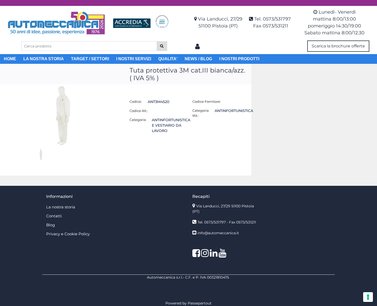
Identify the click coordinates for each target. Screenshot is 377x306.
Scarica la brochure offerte (338, 46)
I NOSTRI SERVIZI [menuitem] (133, 59)
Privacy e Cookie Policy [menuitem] (68, 233)
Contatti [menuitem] (54, 215)
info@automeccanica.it (218, 233)
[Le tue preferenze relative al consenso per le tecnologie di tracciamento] (368, 297)
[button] (162, 46)
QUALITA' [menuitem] (167, 59)
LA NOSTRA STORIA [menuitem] (43, 59)
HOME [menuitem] (10, 59)
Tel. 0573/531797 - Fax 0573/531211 (226, 222)
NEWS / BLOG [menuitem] (198, 59)
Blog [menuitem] (50, 224)
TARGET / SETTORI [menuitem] (90, 59)
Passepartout (200, 303)
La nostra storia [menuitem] (60, 207)
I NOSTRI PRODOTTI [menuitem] (239, 59)
